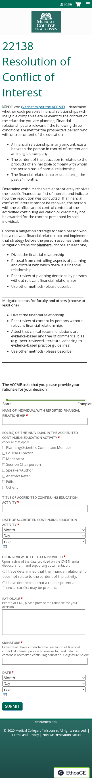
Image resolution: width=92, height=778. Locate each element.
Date (6, 672)
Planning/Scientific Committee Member (38, 447)
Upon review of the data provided (32, 557)
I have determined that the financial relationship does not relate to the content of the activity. (44, 574)
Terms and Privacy (25, 735)
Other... (12, 487)
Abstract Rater (18, 476)
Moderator (15, 458)
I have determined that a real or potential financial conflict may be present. (38, 585)
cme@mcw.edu (46, 722)
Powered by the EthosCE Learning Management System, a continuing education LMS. (72, 772)
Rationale (11, 598)
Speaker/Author (19, 470)
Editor (11, 481)
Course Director (19, 453)
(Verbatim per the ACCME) (43, 106)
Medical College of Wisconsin (36, 730)
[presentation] (5, 546)
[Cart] (78, 6)
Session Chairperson (23, 464)
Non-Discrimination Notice (62, 735)
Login (68, 4)
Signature (11, 643)
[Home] (46, 20)
